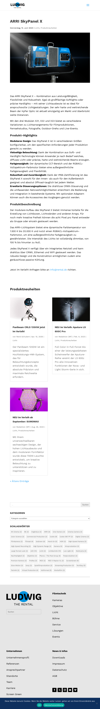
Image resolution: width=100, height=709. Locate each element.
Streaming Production (64, 565)
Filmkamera (17, 541)
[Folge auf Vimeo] (75, 690)
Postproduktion (70, 556)
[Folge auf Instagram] (65, 690)
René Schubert (23, 337)
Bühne (56, 618)
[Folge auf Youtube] (70, 690)
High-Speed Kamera (77, 541)
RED (42, 561)
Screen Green (14, 694)
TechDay (81, 565)
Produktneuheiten (49, 28)
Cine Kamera (59, 532)
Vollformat (46, 570)
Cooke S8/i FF (66, 537)
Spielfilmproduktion (43, 565)
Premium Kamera (19, 561)
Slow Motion (17, 565)
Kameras (57, 600)
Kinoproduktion (72, 546)
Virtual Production (30, 570)
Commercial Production (37, 537)
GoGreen (40, 541)
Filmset (29, 541)
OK (39, 705)
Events (56, 636)
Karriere (10, 688)
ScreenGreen (72, 561)
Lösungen (57, 630)
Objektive (32, 556)
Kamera (58, 546)
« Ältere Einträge (19, 481)
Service (56, 624)
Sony (29, 565)
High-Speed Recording (21, 546)
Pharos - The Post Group (50, 556)
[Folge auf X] (60, 690)
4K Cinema (16, 532)
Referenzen (12, 663)
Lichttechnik (54, 551)
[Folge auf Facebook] (54, 690)
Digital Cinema (82, 537)
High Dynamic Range (42, 546)
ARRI (47, 532)
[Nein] (96, 703)
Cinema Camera (75, 532)
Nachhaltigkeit (17, 556)
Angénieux (36, 532)
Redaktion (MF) (23, 427)
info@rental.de (58, 269)
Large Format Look (19, 551)
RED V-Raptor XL (56, 561)
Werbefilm (59, 570)
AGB (54, 676)
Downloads (58, 657)
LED (33, 551)
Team (9, 682)
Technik (15, 570)
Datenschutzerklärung (54, 705)
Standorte (12, 676)
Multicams (81, 551)
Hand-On (52, 541)
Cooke (53, 537)
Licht (37, 28)
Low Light (68, 551)
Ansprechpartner (15, 669)
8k (26, 532)
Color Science (17, 537)
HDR (63, 541)
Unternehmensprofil (17, 657)
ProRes (33, 561)
